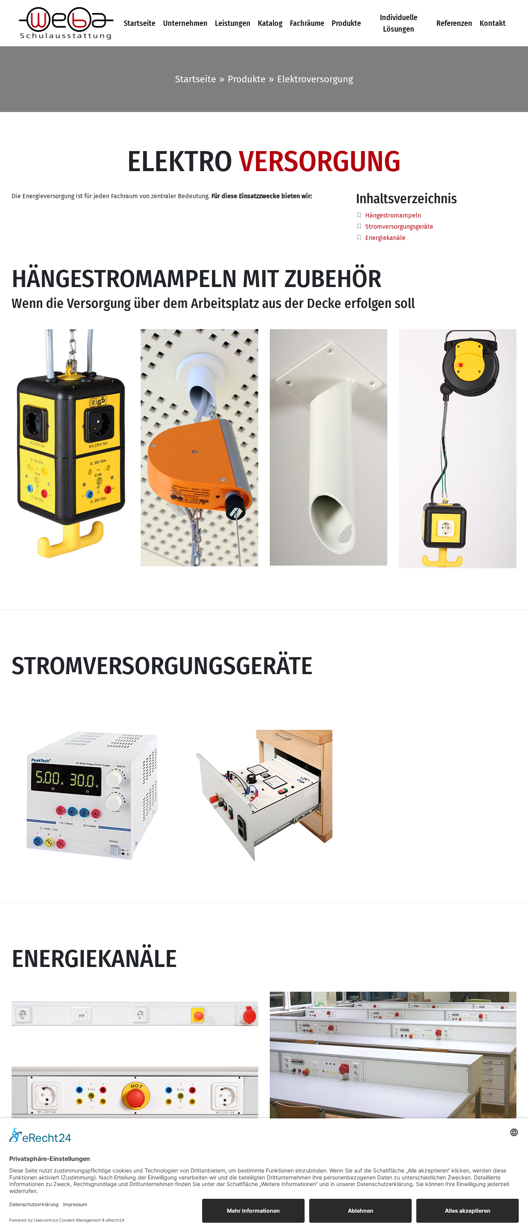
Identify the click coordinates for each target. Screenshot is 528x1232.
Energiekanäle (385, 237)
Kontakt (493, 23)
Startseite (139, 23)
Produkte (346, 23)
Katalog (270, 23)
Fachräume (307, 23)
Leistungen (232, 23)
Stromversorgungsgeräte (399, 226)
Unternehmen (185, 23)
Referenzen (454, 23)
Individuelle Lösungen (398, 23)
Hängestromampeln (393, 215)
